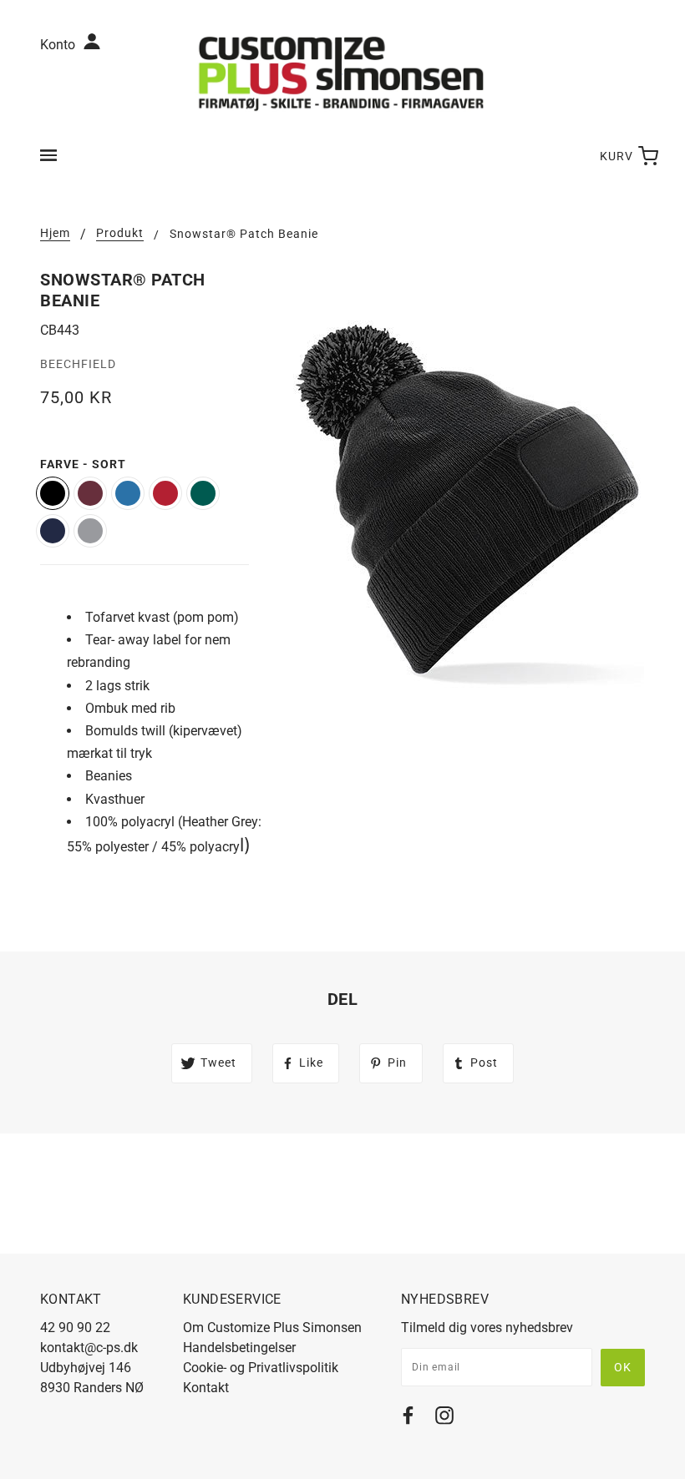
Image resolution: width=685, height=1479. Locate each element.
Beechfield (78, 364)
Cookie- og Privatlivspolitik (260, 1368)
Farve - (83, 464)
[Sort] (52, 493)
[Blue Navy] (52, 530)
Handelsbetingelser (239, 1347)
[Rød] (165, 493)
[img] (408, 1418)
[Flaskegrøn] (203, 493)
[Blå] (127, 493)
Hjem (55, 233)
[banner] (342, 73)
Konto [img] (59, 45)
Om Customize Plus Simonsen (272, 1327)
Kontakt (206, 1388)
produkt (120, 233)
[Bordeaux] (90, 493)
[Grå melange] (90, 530)
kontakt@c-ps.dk (89, 1347)
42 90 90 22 (75, 1327)
